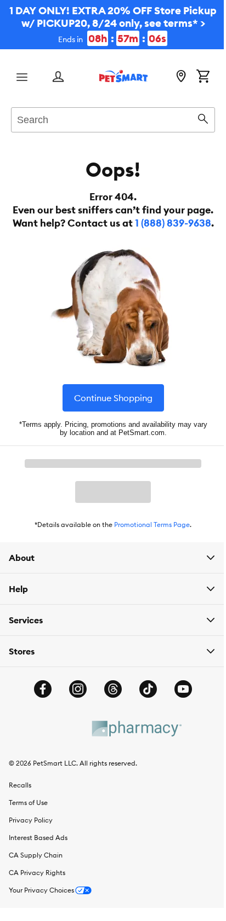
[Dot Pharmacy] (131, 754)
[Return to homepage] (123, 76)
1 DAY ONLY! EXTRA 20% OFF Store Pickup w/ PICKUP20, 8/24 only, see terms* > (113, 24)
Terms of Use (28, 828)
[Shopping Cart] (203, 77)
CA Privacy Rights (37, 898)
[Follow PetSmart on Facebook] (39, 714)
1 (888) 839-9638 (173, 223)
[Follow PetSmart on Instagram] (74, 714)
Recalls (20, 811)
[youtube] (179, 714)
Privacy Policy (31, 846)
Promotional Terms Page (152, 524)
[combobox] (113, 118)
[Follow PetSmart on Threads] (109, 714)
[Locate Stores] (181, 77)
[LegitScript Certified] (53, 754)
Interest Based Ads (38, 863)
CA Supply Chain (36, 881)
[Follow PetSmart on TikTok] (144, 714)
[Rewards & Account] (58, 77)
